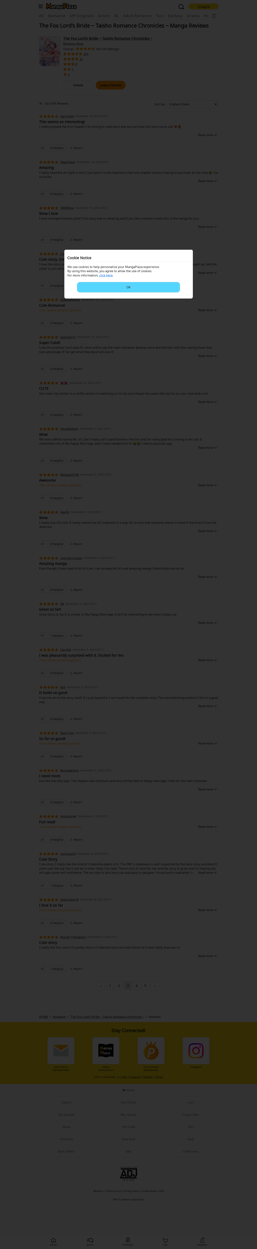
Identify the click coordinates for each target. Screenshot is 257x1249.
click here (106, 275)
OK (128, 287)
